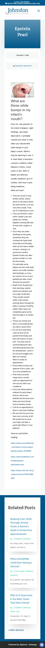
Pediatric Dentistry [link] (23, 66)
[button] (38, 12)
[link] (41, 644)
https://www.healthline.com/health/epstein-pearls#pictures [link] (22, 461)
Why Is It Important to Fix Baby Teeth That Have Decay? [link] (21, 598)
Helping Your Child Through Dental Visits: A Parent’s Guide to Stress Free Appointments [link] (21, 526)
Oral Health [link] (20, 571)
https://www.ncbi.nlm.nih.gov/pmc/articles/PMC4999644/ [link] (22, 474)
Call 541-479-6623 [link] (22, 2)
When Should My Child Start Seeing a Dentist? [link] (21, 562)
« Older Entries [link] (16, 629)
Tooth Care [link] (15, 611)
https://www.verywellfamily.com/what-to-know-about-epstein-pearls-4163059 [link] (22, 447)
